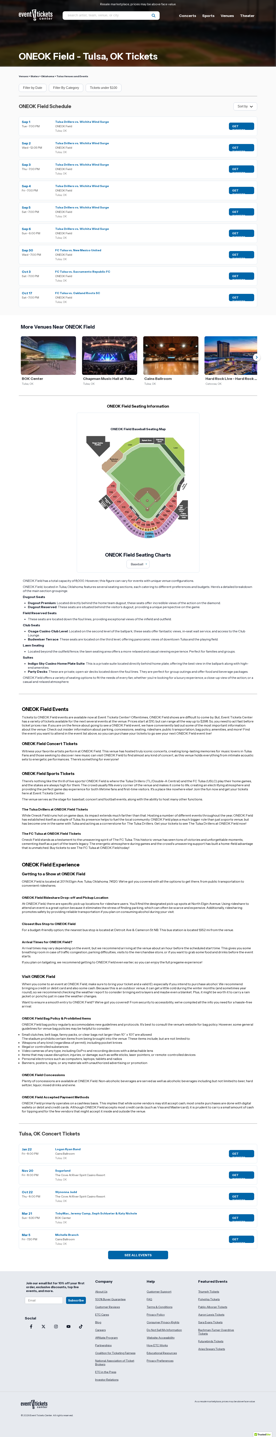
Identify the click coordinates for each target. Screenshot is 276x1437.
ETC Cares (102, 1314)
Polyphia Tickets (209, 1299)
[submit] (154, 16)
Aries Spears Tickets (211, 1349)
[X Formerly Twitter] (43, 1327)
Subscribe (76, 1300)
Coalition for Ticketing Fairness (115, 1353)
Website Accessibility (161, 1337)
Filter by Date (32, 87)
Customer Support (159, 1291)
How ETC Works (157, 1345)
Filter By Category (66, 87)
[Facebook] (31, 1327)
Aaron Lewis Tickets (211, 1314)
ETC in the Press (105, 1372)
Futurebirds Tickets (210, 1341)
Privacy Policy (156, 1314)
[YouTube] (68, 1327)
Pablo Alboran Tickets (212, 1307)
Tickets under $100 (103, 87)
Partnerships (103, 1345)
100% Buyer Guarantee (110, 1299)
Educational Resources (162, 1353)
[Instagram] (56, 1327)
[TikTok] (81, 1327)
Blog (98, 1322)
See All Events (138, 1255)
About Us (101, 1291)
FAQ (149, 1299)
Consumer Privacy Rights (163, 1322)
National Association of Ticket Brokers (114, 1362)
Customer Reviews (107, 1307)
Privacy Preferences (160, 1360)
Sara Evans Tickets (210, 1322)
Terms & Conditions (159, 1307)
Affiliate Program (106, 1337)
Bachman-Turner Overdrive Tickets (216, 1331)
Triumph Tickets (208, 1291)
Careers (100, 1330)
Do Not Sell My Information (164, 1330)
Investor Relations (106, 1379)
